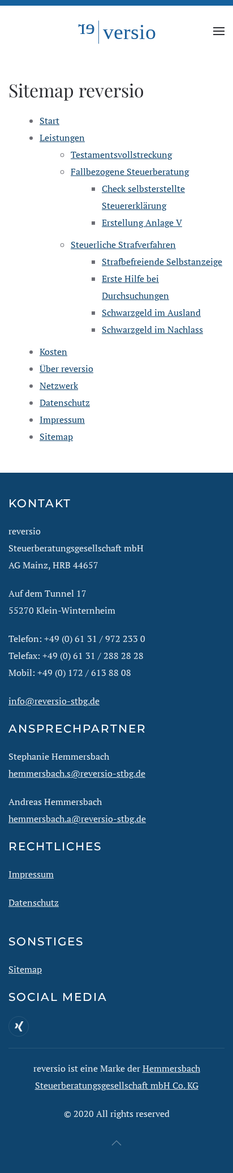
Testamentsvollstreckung (121, 154)
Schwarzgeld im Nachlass (152, 329)
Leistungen (62, 137)
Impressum (62, 419)
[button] (219, 31)
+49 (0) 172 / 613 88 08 (84, 672)
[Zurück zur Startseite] (116, 31)
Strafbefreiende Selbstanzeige (162, 261)
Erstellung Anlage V (142, 222)
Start (49, 120)
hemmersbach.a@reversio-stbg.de (77, 818)
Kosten (53, 351)
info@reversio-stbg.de (54, 701)
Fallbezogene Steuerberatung (130, 171)
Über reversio (66, 368)
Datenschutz (65, 402)
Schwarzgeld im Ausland (151, 312)
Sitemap (56, 436)
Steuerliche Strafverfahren (123, 244)
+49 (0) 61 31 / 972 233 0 (94, 638)
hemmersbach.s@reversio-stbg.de (76, 773)
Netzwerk (59, 385)
